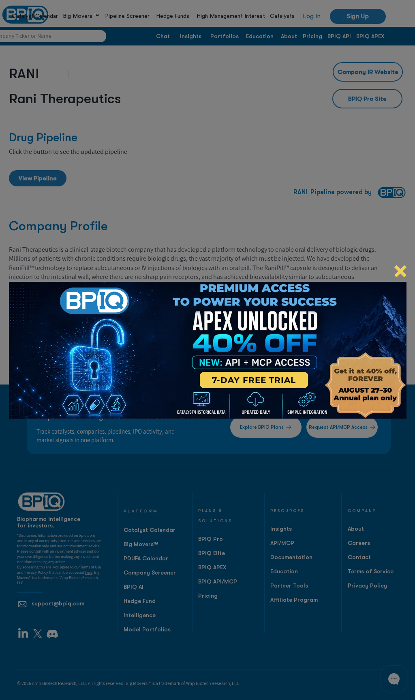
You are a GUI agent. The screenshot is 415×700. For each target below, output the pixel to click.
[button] (400, 271)
